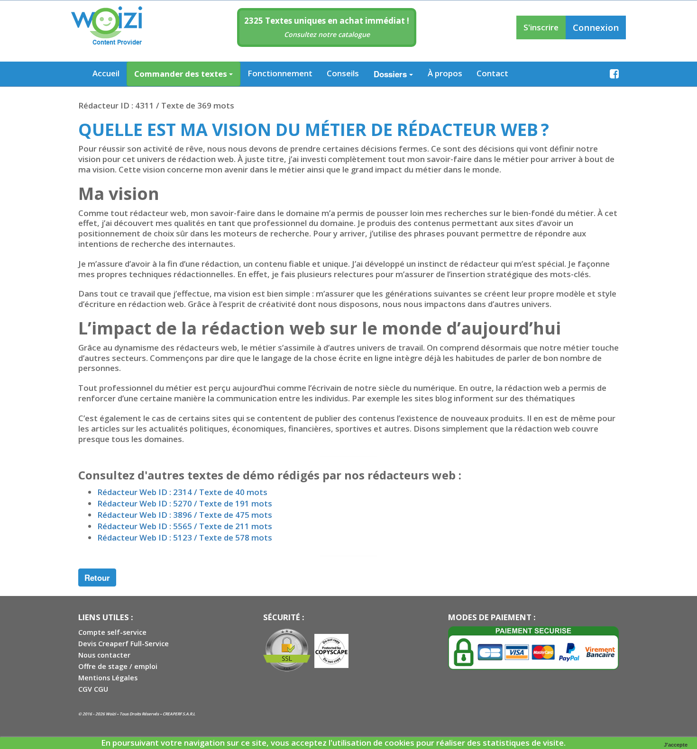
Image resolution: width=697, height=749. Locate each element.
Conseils (343, 73)
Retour (97, 577)
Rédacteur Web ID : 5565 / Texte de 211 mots (184, 526)
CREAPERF (172, 713)
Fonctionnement (280, 73)
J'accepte (676, 745)
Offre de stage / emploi (117, 666)
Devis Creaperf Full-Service (123, 643)
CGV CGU (93, 689)
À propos (445, 73)
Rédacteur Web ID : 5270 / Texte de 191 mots (184, 503)
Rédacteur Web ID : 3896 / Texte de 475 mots (184, 514)
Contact (492, 73)
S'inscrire (541, 27)
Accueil (105, 73)
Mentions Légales (108, 677)
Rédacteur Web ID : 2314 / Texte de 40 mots (182, 492)
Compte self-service (112, 632)
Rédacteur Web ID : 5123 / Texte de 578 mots (184, 537)
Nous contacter (104, 654)
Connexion (596, 27)
